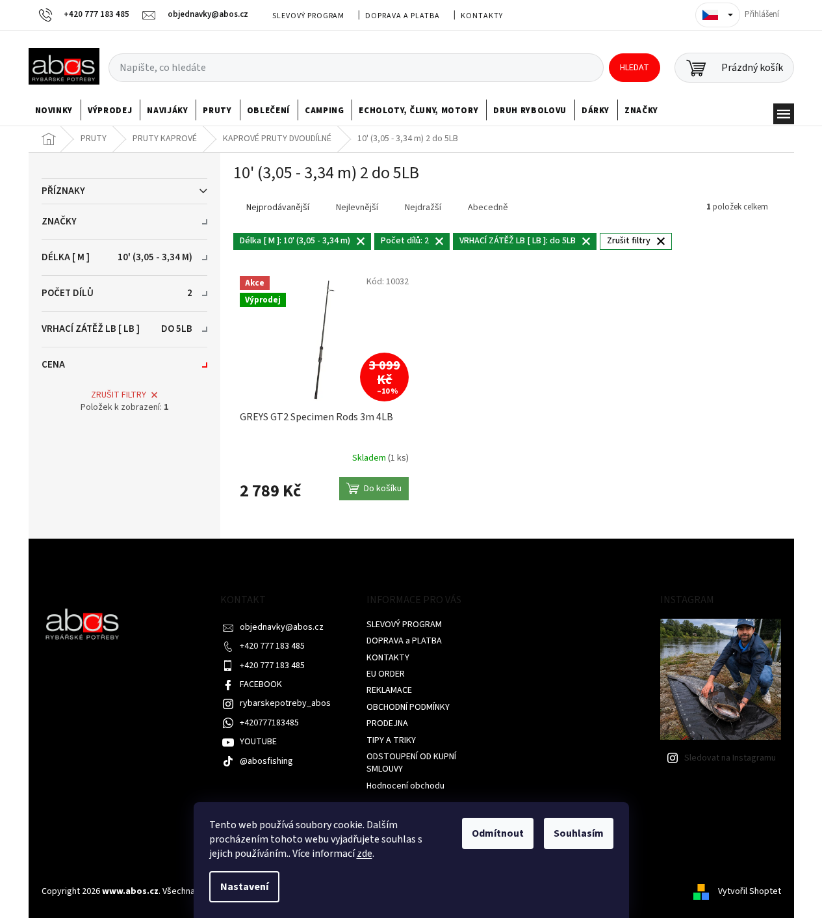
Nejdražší (423, 207)
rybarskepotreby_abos (285, 703)
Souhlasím (579, 833)
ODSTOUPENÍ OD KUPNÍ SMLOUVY (411, 763)
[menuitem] (54, 111)
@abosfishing (266, 761)
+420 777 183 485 (272, 646)
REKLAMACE (389, 690)
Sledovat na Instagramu (730, 757)
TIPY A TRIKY (391, 740)
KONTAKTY (482, 15)
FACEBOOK (261, 684)
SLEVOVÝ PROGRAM (308, 15)
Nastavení (244, 887)
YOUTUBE (258, 741)
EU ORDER (385, 674)
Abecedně (488, 207)
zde (364, 853)
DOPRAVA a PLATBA (402, 15)
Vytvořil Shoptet (749, 891)
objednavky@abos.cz (282, 627)
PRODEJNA (387, 723)
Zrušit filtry (118, 394)
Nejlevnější (357, 207)
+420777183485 (269, 722)
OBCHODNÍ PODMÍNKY (408, 707)
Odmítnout (498, 833)
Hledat (634, 67)
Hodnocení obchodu (405, 785)
